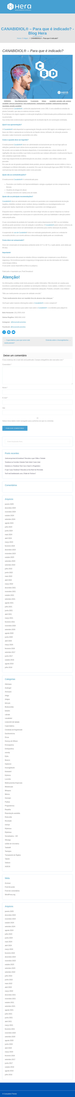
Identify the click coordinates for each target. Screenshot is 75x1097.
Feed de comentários (12, 891)
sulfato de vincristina (12, 844)
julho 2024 (8, 527)
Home (19, 38)
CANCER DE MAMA (12, 722)
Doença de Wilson (11, 741)
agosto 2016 (9, 664)
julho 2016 (8, 667)
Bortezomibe (9, 707)
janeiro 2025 (9, 504)
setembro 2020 (10, 629)
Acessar (8, 883)
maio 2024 (8, 534)
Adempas (8, 684)
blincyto (7, 703)
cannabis (59, 101)
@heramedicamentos (18, 322)
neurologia (5, 106)
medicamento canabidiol (44, 103)
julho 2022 (8, 569)
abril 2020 (8, 641)
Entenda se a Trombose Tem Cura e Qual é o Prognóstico (22, 466)
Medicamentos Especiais (13, 783)
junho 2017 (9, 656)
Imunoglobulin (10, 768)
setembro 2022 (10, 565)
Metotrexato (9, 787)
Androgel (8, 688)
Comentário (6, 364)
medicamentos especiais (60, 103)
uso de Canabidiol (20, 232)
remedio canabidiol (15, 106)
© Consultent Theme (9, 1094)
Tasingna (8, 851)
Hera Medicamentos (21, 101)
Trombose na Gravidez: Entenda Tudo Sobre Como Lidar (22, 462)
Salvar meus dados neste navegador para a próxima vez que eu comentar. (28, 421)
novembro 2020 (10, 626)
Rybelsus (8, 828)
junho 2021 (9, 610)
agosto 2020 (9, 633)
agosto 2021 (9, 603)
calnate (7, 714)
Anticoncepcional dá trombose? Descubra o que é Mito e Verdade (25, 458)
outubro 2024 (9, 515)
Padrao (7, 802)
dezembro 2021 (10, 588)
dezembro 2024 (10, 508)
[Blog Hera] (19, 6)
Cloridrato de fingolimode (13, 730)
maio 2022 (8, 576)
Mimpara (8, 790)
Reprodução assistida (12, 813)
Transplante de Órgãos (13, 855)
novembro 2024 (10, 512)
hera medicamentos (30, 103)
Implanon (8, 764)
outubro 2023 (9, 557)
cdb (64, 101)
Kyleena (8, 775)
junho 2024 (9, 531)
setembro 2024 (10, 519)
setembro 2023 (10, 561)
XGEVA (7, 866)
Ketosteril (8, 771)
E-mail (5, 398)
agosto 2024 (9, 523)
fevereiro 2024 (10, 546)
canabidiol (53, 101)
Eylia (6, 756)
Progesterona (9, 806)
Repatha (8, 809)
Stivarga (8, 840)
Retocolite (8, 817)
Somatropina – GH (11, 836)
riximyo (7, 825)
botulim (7, 711)
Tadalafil (8, 847)
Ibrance (7, 760)
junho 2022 (9, 572)
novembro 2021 (10, 591)
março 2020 (9, 645)
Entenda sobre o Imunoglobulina (57, 340)
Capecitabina (9, 726)
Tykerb (7, 859)
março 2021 (9, 618)
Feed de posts (10, 887)
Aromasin (8, 692)
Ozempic (8, 798)
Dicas (7, 737)
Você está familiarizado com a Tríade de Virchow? (20, 473)
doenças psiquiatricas (16, 103)
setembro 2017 (10, 652)
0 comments (34, 101)
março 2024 (9, 542)
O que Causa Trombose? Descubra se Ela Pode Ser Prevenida (24, 470)
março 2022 (9, 584)
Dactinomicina (10, 733)
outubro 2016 (9, 660)
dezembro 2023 (10, 550)
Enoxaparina (9, 745)
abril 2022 (8, 580)
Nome (5, 387)
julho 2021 (8, 607)
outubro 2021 (9, 595)
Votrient (7, 863)
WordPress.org (10, 894)
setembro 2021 (10, 599)
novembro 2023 (10, 553)
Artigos (25, 38)
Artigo (7, 695)
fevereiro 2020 (10, 648)
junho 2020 (9, 637)
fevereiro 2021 (10, 622)
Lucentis (8, 779)
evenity (7, 752)
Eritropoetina (9, 749)
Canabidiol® (18, 108)
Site (3, 408)
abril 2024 (8, 538)
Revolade (8, 821)
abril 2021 (8, 614)
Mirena (7, 794)
